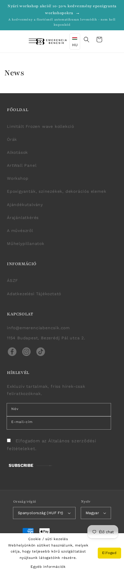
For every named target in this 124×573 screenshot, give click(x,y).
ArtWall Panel (21, 165)
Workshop (17, 178)
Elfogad (109, 553)
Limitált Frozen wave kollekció (40, 126)
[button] (27, 41)
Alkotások (17, 152)
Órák (12, 139)
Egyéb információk (48, 567)
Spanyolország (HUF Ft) (40, 513)
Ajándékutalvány (25, 204)
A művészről (20, 230)
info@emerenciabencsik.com (38, 327)
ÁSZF (12, 280)
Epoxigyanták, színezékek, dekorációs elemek (56, 191)
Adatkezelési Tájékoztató (34, 293)
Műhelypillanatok (25, 243)
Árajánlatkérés (23, 217)
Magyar (92, 513)
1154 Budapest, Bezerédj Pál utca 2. (46, 338)
